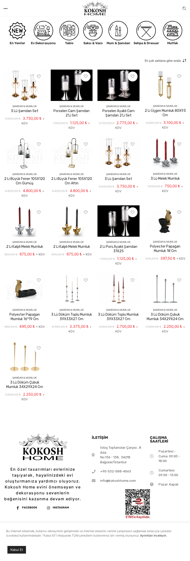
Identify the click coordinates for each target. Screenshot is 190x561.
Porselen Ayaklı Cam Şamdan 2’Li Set (118, 113)
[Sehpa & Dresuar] (146, 30)
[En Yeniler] (17, 30)
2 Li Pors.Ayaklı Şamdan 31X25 (118, 249)
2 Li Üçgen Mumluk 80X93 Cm (165, 113)
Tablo (69, 43)
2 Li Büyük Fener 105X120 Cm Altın (71, 181)
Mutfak (172, 43)
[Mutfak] (173, 30)
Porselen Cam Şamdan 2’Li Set (71, 113)
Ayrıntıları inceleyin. (153, 535)
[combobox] (157, 60)
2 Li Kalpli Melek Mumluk (24, 247)
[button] (6, 8)
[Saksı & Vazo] (93, 30)
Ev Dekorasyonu (43, 43)
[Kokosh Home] (95, 10)
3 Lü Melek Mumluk (165, 178)
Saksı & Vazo (93, 43)
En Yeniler (17, 43)
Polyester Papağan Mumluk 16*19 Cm (24, 316)
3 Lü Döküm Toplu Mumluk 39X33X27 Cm (71, 316)
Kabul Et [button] (16, 550)
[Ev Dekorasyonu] (43, 30)
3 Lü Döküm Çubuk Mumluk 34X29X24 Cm (165, 316)
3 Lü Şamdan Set (24, 111)
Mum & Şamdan (118, 43)
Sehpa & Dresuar (146, 43)
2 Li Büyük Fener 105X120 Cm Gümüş (24, 181)
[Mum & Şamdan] (118, 30)
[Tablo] (69, 30)
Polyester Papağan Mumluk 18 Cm (165, 248)
